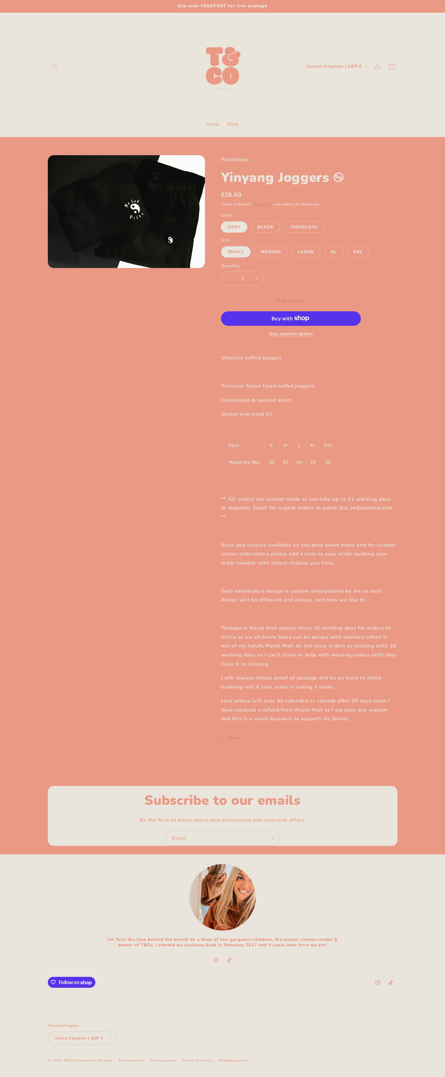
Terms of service (198, 1060)
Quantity (230, 266)
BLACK (265, 227)
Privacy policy (163, 1060)
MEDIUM (271, 251)
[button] (55, 67)
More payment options (291, 333)
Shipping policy (233, 1060)
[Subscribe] (272, 838)
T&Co (68, 1060)
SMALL (236, 251)
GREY (234, 227)
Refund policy (131, 1060)
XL (334, 251)
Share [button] (233, 738)
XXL (358, 251)
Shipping (263, 204)
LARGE (306, 251)
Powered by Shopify (93, 1060)
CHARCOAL (304, 227)
